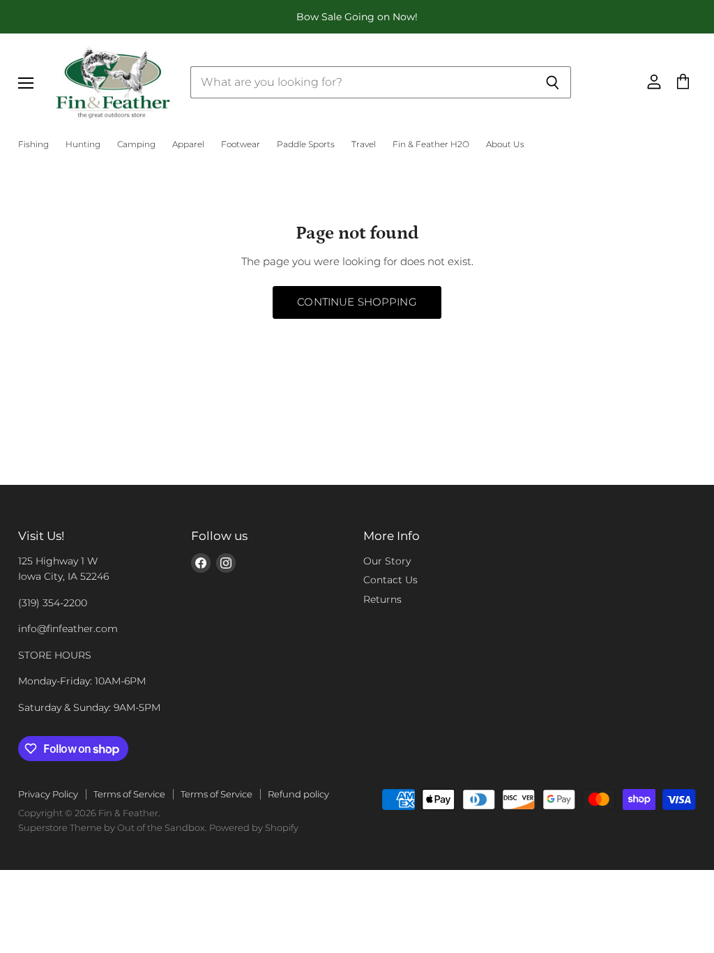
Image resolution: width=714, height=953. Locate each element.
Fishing (33, 144)
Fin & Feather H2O (431, 144)
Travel (363, 144)
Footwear (240, 144)
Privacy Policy (48, 794)
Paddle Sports (306, 144)
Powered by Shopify (253, 827)
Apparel (188, 144)
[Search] (552, 82)
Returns (382, 599)
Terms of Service (129, 794)
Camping (136, 144)
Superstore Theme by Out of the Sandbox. (112, 827)
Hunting (83, 144)
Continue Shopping (357, 302)
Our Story (387, 561)
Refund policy (298, 794)
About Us (505, 144)
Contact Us (390, 579)
